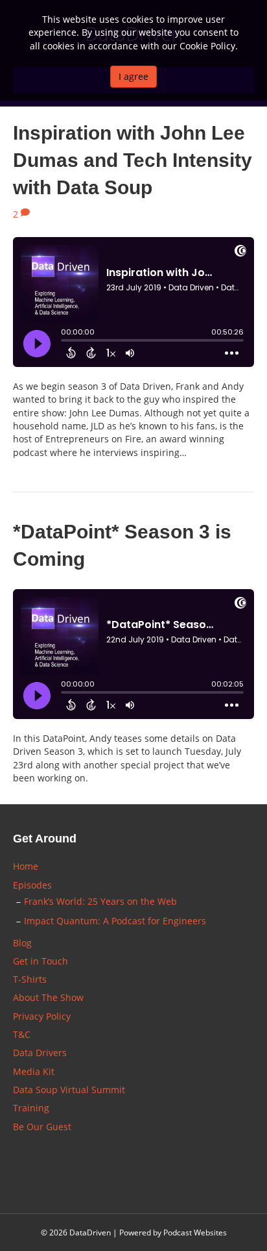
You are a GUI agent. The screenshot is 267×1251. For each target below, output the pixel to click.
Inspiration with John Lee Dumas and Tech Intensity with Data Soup (132, 160)
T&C (21, 1034)
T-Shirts (30, 979)
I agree (133, 76)
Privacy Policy (42, 1016)
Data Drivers (40, 1052)
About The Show (48, 997)
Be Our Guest (42, 1126)
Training (31, 1108)
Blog (22, 943)
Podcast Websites (195, 1232)
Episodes (32, 885)
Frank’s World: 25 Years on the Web (100, 901)
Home (25, 866)
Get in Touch (40, 961)
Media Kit (33, 1071)
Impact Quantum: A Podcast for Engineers (115, 921)
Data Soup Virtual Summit (69, 1089)
